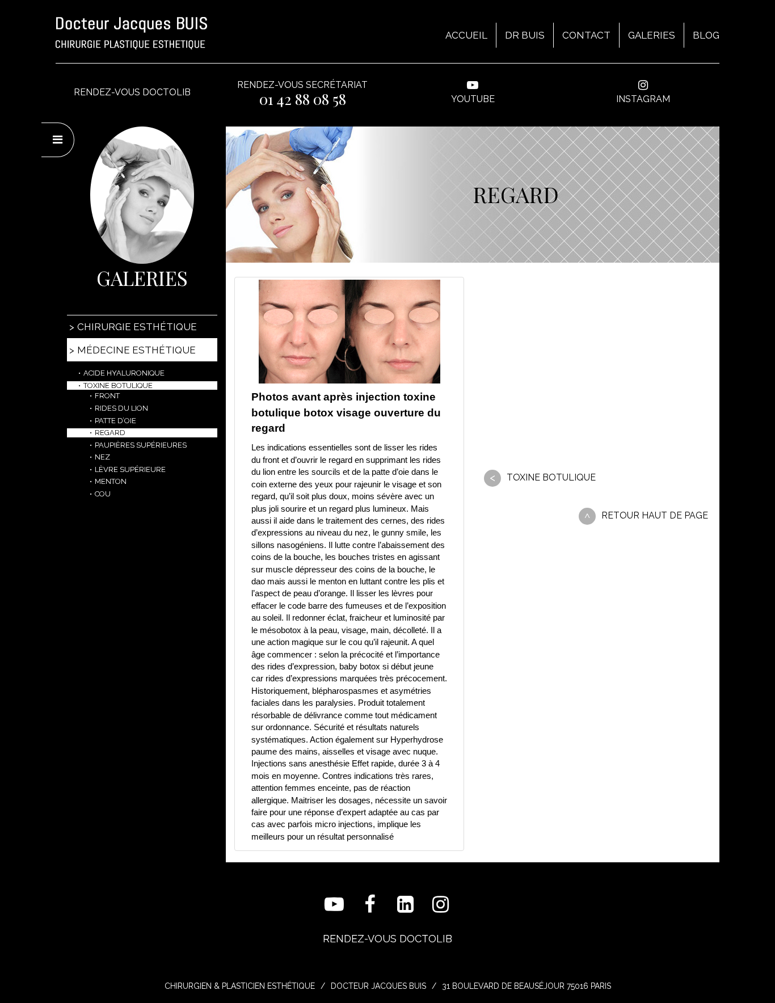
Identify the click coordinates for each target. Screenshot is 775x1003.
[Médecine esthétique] (142, 195)
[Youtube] (334, 904)
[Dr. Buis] (131, 33)
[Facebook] (370, 904)
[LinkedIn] (405, 904)
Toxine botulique (551, 477)
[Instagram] (441, 904)
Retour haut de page (654, 515)
